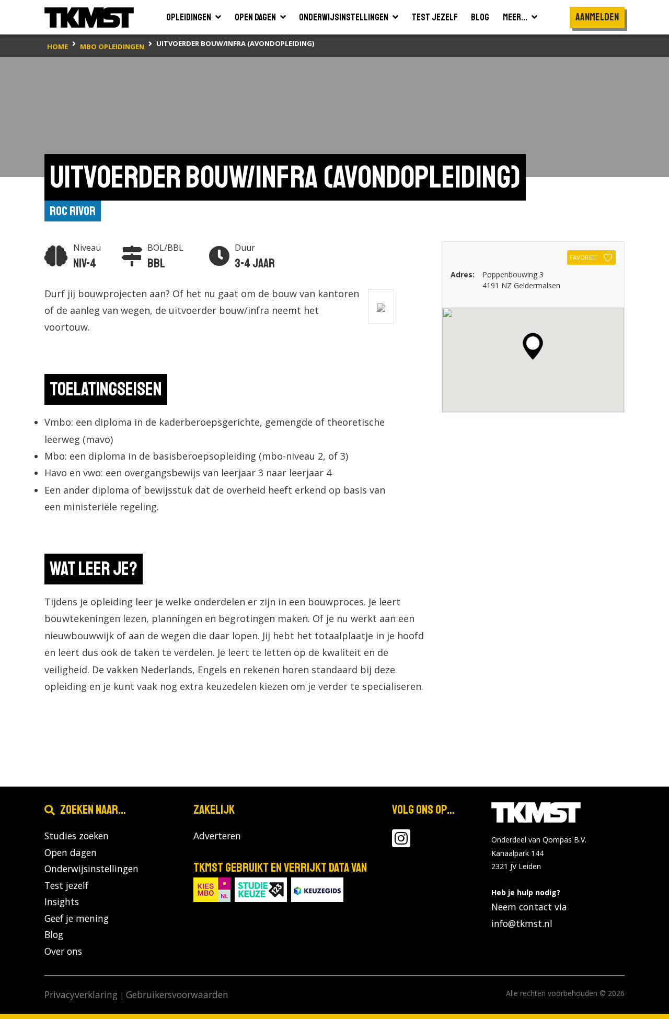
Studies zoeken (76, 835)
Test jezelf (66, 885)
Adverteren (217, 835)
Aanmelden (597, 17)
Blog (53, 934)
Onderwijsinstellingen (91, 868)
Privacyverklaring (81, 994)
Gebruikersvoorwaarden (177, 994)
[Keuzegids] (317, 889)
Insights (61, 901)
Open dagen (70, 852)
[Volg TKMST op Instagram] (401, 842)
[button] (533, 346)
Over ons (63, 951)
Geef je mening (76, 918)
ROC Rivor (73, 211)
